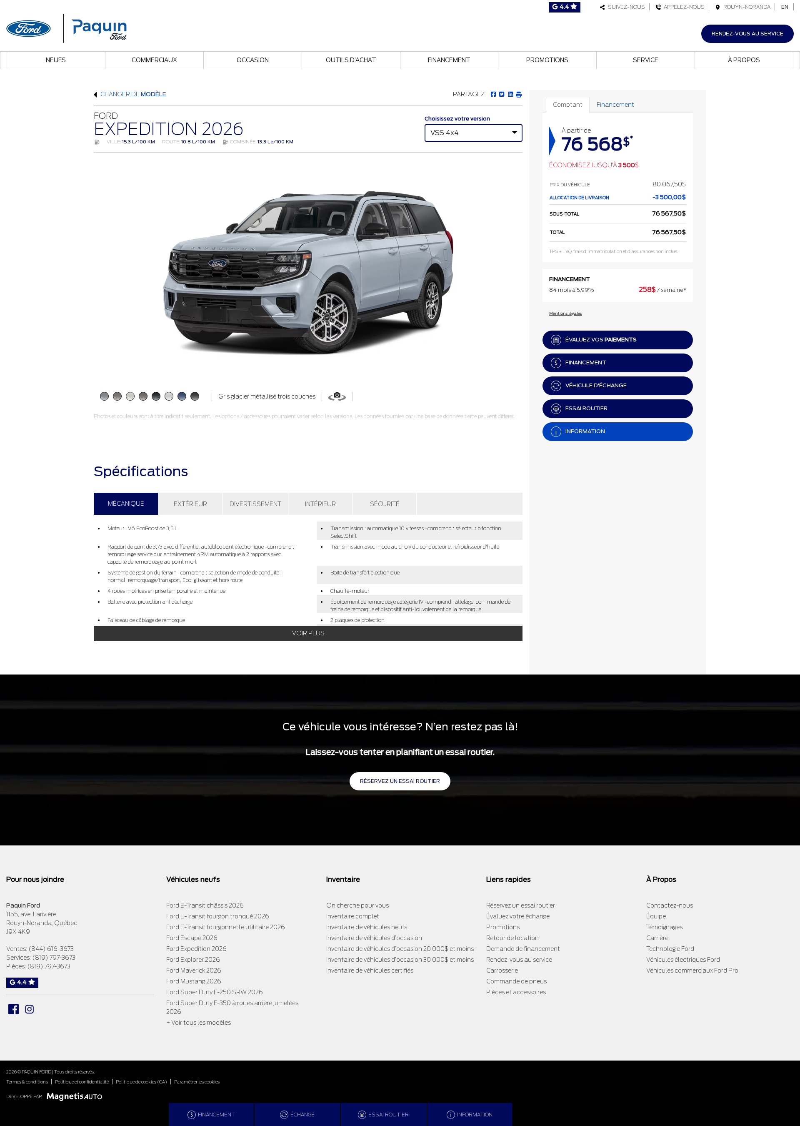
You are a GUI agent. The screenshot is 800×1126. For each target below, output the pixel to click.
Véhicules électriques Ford (683, 959)
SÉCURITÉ (385, 504)
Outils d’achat (351, 60)
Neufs (56, 60)
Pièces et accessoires (516, 992)
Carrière (657, 938)
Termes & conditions (27, 1081)
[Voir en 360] (337, 396)
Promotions (547, 60)
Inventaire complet (352, 916)
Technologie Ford (670, 948)
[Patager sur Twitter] (501, 94)
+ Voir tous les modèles (198, 1022)
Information (585, 431)
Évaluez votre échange (518, 916)
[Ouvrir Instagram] (29, 1009)
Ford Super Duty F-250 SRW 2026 (214, 992)
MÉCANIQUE (126, 503)
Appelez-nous (683, 7)
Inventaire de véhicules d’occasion (374, 938)
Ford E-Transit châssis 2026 (205, 905)
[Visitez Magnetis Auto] (76, 1096)
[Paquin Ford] (66, 27)
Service (645, 60)
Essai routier (586, 408)
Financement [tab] (615, 104)
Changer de (132, 94)
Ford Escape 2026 (192, 938)
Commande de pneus (516, 981)
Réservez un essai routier (400, 781)
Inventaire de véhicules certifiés (369, 970)
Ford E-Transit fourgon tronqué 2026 (217, 916)
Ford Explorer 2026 (193, 959)
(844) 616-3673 (51, 948)
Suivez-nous (625, 7)
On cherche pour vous (357, 905)
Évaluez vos (601, 339)
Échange (302, 1114)
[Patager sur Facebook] (493, 94)
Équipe (656, 916)
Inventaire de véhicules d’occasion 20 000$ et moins (400, 948)
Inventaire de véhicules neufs (366, 927)
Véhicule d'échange (596, 385)
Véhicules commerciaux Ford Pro (692, 970)
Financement (449, 60)
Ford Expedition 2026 (196, 948)
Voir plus (308, 633)
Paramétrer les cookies (197, 1081)
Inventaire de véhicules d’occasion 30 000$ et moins (400, 959)
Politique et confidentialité (82, 1081)
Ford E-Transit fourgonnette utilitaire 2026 (225, 927)
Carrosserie (502, 970)
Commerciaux (154, 60)
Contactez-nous (669, 905)
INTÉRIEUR (320, 504)
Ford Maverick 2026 (193, 970)
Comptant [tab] (567, 104)
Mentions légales (565, 313)
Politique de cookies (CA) (141, 1081)
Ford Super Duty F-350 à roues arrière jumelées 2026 (232, 1007)
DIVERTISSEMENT (255, 504)
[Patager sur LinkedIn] (509, 94)
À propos (744, 60)
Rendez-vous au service (747, 33)
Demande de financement (523, 948)
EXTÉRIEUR (190, 504)
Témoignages (664, 927)
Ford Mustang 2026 (193, 981)
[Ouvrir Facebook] (13, 1009)
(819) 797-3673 (53, 957)
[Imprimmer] (518, 94)
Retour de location (512, 938)
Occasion (253, 60)
